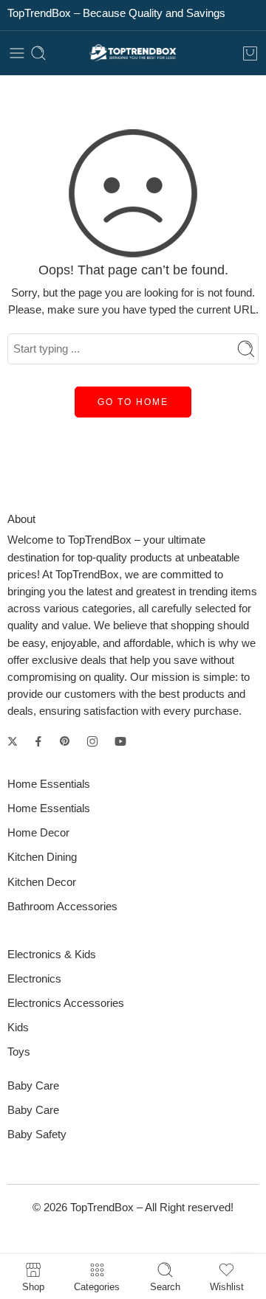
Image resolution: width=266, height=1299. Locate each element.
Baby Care (33, 1110)
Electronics (34, 979)
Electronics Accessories (65, 1003)
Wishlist (227, 1286)
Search (165, 1286)
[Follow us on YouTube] (120, 741)
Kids (18, 1027)
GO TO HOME (133, 402)
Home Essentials (48, 808)
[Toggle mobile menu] (17, 53)
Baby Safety (36, 1134)
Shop (33, 1286)
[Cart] (250, 53)
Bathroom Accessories (62, 906)
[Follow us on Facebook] (38, 741)
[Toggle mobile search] (38, 53)
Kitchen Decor (41, 882)
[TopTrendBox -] (133, 53)
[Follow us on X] (12, 741)
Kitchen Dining (42, 857)
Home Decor (38, 833)
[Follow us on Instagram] (92, 741)
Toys (18, 1052)
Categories (97, 1286)
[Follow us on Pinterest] (65, 741)
